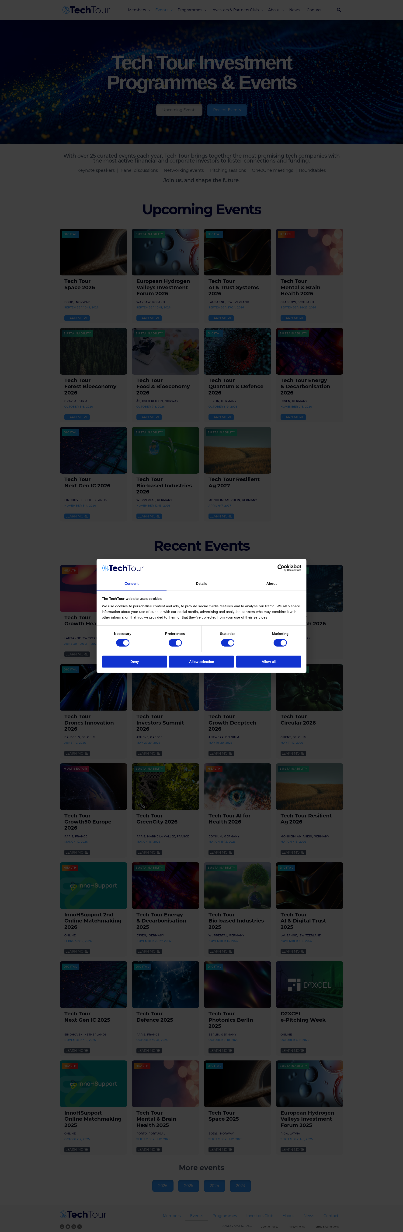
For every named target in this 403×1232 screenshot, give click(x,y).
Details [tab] (201, 583)
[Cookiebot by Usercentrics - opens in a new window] (281, 567)
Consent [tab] (132, 583)
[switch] (175, 643)
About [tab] (271, 583)
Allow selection (201, 661)
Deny (134, 661)
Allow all (269, 661)
